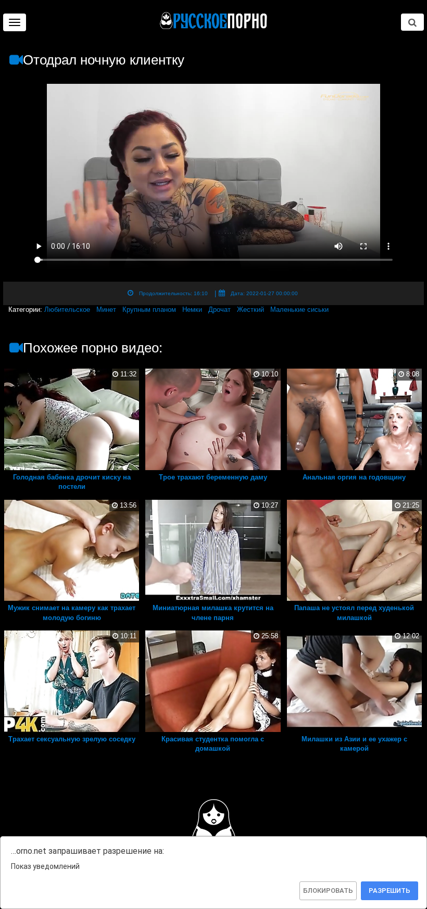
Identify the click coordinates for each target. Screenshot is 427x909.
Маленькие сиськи (299, 309)
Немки (192, 309)
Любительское (67, 309)
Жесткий (250, 309)
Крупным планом (149, 309)
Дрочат (219, 309)
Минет (106, 309)
